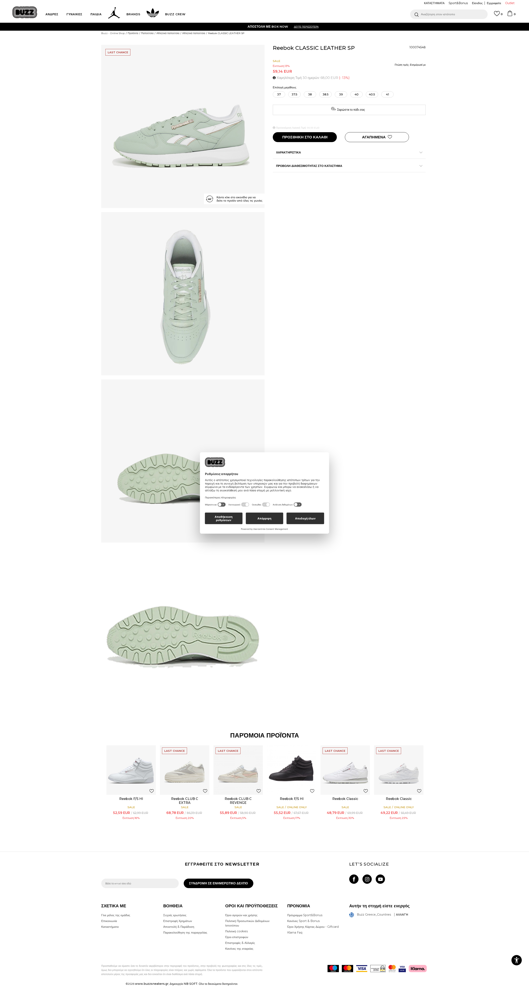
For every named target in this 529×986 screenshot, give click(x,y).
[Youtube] (380, 879)
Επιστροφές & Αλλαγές (240, 943)
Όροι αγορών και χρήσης (241, 915)
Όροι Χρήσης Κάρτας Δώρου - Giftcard (313, 927)
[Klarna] (418, 968)
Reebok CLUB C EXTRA (184, 801)
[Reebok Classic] (345, 770)
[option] (264, 27)
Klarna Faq (294, 932)
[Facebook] (354, 879)
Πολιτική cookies (236, 931)
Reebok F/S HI (131, 799)
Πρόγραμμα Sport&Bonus (304, 915)
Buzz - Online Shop (113, 33)
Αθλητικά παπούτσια (167, 33)
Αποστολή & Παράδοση (178, 927)
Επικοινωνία (109, 921)
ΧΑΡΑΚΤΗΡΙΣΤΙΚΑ (288, 152)
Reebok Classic (345, 799)
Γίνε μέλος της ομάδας (115, 915)
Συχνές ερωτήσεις (174, 915)
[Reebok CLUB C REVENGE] (238, 770)
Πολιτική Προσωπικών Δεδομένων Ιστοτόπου (247, 923)
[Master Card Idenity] (392, 968)
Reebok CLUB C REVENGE (238, 801)
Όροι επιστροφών (236, 937)
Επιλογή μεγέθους (284, 87)
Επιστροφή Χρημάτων (177, 921)
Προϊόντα (133, 33)
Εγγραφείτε (494, 3)
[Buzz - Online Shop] (24, 12)
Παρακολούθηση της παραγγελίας (185, 932)
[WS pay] (378, 968)
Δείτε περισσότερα (286, 26)
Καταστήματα (110, 927)
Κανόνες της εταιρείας (239, 948)
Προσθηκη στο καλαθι (305, 137)
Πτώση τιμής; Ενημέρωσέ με (410, 64)
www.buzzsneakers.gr (151, 984)
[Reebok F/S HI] (131, 770)
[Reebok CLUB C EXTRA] (184, 770)
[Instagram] (367, 879)
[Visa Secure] (402, 968)
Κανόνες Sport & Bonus (303, 921)
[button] (449, 14)
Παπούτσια (147, 33)
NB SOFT (191, 984)
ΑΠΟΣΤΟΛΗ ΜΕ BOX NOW (248, 27)
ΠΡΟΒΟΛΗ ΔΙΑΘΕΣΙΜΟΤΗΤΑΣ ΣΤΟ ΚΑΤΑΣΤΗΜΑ (309, 166)
